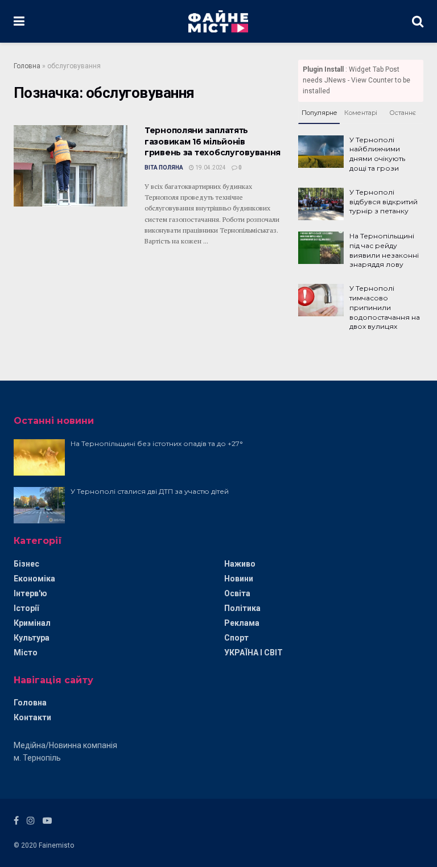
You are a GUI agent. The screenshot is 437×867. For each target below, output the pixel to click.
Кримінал (32, 622)
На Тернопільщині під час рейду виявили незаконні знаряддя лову (384, 250)
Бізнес (26, 563)
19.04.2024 (210, 167)
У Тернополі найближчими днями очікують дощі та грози (377, 153)
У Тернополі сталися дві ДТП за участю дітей (150, 491)
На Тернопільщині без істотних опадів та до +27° (157, 443)
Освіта (237, 593)
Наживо (239, 563)
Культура (32, 637)
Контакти (32, 717)
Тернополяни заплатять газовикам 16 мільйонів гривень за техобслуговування (213, 141)
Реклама (241, 622)
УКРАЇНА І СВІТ (253, 652)
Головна (27, 66)
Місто (26, 652)
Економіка (34, 578)
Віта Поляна (164, 167)
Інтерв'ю (30, 593)
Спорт (236, 637)
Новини (238, 578)
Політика (242, 608)
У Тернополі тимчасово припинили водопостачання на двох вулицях (384, 307)
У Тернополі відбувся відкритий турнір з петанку (383, 202)
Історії (26, 608)
